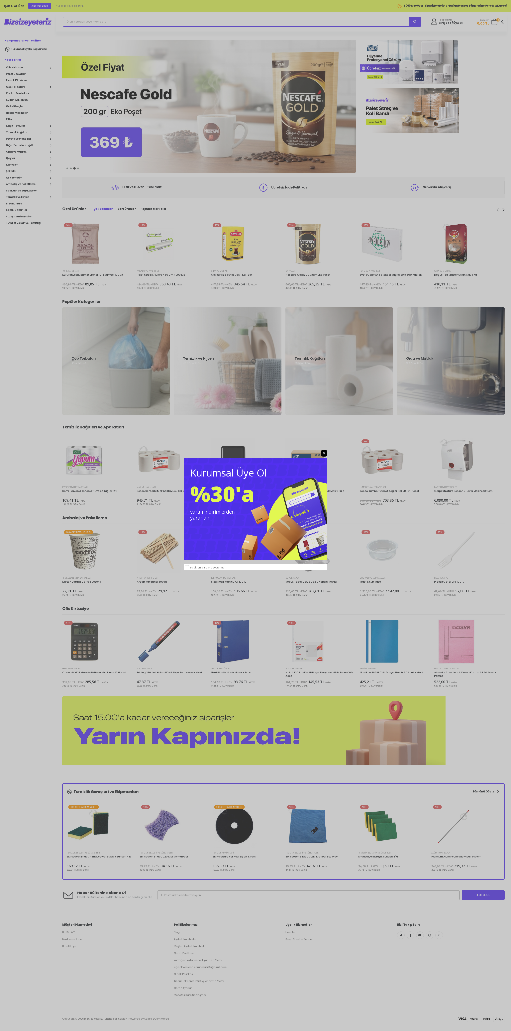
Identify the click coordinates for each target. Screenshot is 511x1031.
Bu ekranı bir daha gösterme (207, 567)
